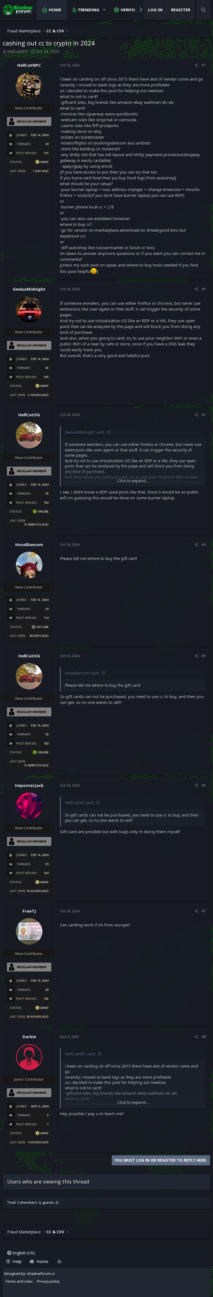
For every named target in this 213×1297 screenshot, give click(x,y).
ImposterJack (29, 785)
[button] (104, 10)
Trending (88, 9)
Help (17, 1261)
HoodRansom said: (82, 673)
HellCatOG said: (79, 802)
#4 (204, 544)
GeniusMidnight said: (85, 432)
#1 (204, 65)
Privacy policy (48, 1281)
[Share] (196, 65)
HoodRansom (29, 544)
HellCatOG (29, 414)
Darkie (29, 1036)
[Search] (203, 10)
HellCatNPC (17, 51)
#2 (204, 288)
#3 (204, 414)
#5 (204, 655)
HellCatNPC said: (80, 1053)
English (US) (23, 1252)
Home (55, 9)
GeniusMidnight (29, 289)
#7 (204, 910)
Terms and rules (19, 1281)
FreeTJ (29, 911)
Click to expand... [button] (133, 480)
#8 (204, 1036)
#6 (204, 785)
